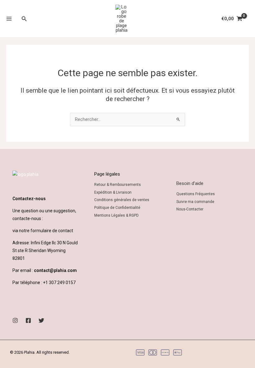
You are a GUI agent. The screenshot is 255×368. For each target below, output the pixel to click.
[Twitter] (41, 320)
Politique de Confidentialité (117, 207)
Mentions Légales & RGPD (116, 215)
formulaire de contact (51, 230)
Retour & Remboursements (117, 184)
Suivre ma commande (195, 202)
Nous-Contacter (189, 209)
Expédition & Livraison (113, 192)
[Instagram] (15, 320)
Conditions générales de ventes (121, 200)
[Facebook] (28, 320)
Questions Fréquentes (195, 194)
